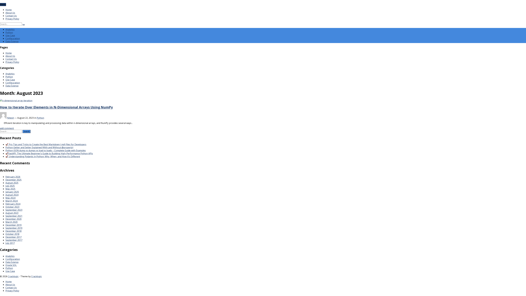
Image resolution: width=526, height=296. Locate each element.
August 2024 (11, 194)
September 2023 (13, 209)
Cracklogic (13, 276)
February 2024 (12, 203)
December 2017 (13, 237)
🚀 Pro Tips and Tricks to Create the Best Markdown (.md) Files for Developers (45, 144)
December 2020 (13, 218)
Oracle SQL (11, 265)
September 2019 (13, 228)
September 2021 (13, 215)
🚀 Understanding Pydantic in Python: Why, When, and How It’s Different (42, 156)
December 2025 (13, 179)
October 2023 (12, 206)
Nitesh (10, 117)
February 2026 (12, 176)
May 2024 (10, 197)
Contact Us (11, 15)
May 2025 (10, 188)
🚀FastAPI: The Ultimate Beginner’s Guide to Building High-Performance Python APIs (49, 153)
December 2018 (13, 231)
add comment (7, 128)
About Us (10, 12)
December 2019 (13, 225)
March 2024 (11, 200)
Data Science (11, 41)
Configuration (12, 38)
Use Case (10, 35)
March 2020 (11, 222)
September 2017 (13, 240)
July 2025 (10, 185)
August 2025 (11, 182)
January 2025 (12, 191)
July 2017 (10, 243)
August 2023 (11, 212)
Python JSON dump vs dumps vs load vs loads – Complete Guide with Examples (45, 150)
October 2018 (12, 234)
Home (8, 9)
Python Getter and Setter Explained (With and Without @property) (39, 147)
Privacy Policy (12, 18)
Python (9, 32)
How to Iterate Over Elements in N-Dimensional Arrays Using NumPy (56, 107)
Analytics (10, 29)
